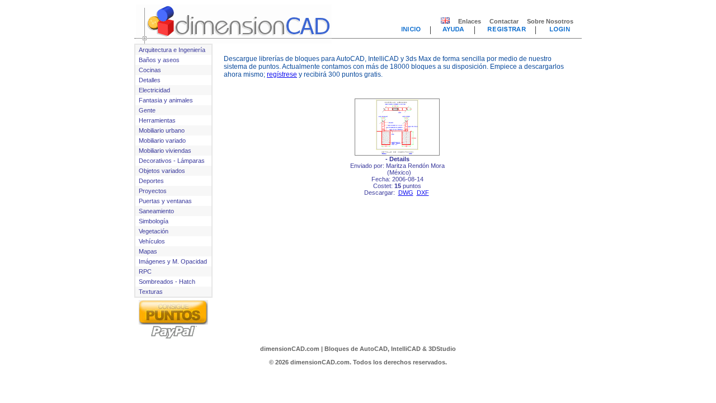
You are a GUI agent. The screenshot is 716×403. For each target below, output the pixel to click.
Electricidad (154, 90)
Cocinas (150, 70)
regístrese (282, 74)
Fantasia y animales (166, 100)
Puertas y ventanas (165, 201)
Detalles (150, 80)
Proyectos (153, 191)
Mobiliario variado (162, 140)
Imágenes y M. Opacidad (173, 261)
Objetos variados (162, 170)
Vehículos (152, 241)
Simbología (153, 221)
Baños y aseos (159, 60)
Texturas (151, 291)
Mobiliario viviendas (165, 150)
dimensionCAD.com (289, 348)
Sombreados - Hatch (167, 281)
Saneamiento (156, 211)
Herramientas (157, 120)
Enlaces (469, 21)
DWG (405, 192)
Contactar (504, 21)
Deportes (151, 180)
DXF (423, 192)
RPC (145, 271)
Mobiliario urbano (162, 130)
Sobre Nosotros (550, 21)
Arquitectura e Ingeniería (172, 49)
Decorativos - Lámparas (172, 160)
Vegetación (153, 231)
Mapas (148, 251)
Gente (147, 110)
